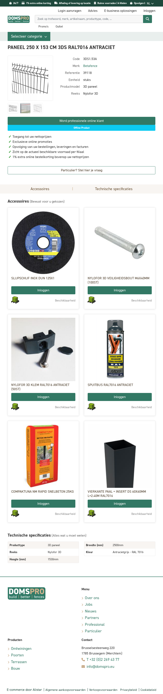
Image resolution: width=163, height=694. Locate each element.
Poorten (17, 655)
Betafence (90, 66)
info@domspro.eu (100, 666)
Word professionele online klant (81, 121)
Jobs (88, 604)
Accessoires (40, 188)
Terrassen (19, 661)
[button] (29, 36)
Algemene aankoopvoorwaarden (65, 690)
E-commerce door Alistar (24, 689)
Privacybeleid (128, 690)
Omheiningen (21, 648)
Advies (92, 10)
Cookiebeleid (148, 690)
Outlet (59, 27)
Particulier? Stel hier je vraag (81, 170)
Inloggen (43, 290)
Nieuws (90, 611)
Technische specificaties (113, 188)
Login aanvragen (69, 10)
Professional (95, 624)
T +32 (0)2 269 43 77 (103, 659)
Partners (92, 617)
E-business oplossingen (120, 10)
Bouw (15, 668)
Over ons (92, 597)
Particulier (93, 631)
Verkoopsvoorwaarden (103, 690)
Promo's (43, 27)
